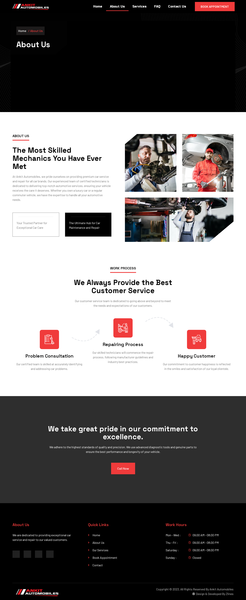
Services (139, 6)
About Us (117, 6)
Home (97, 6)
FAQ (157, 6)
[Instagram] (38, 554)
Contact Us (177, 6)
